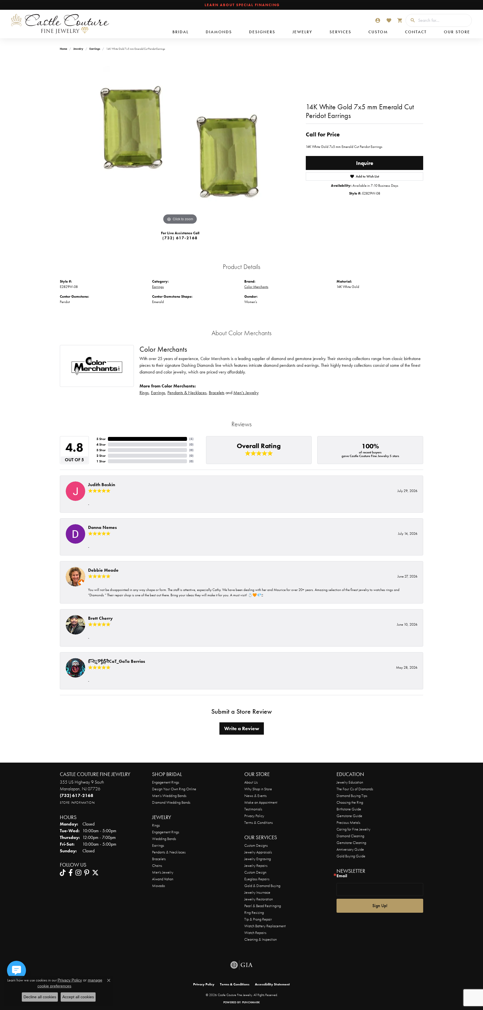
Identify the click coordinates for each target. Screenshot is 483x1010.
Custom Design (255, 872)
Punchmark (251, 1002)
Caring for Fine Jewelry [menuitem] (353, 829)
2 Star (101, 455)
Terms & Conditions (258, 822)
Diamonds (219, 32)
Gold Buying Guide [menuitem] (351, 855)
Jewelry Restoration (258, 899)
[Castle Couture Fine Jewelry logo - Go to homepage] (59, 24)
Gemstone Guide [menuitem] (349, 815)
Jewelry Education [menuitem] (350, 782)
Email (342, 876)
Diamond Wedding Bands (171, 802)
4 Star (101, 444)
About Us (251, 782)
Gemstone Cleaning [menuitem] (351, 842)
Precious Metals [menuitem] (348, 822)
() (191, 439)
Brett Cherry (100, 618)
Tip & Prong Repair (258, 919)
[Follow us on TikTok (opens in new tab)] (63, 872)
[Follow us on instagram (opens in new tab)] (78, 872)
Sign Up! (379, 906)
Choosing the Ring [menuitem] (350, 802)
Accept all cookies (78, 997)
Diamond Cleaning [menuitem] (350, 835)
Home (63, 49)
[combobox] (443, 20)
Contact (416, 32)
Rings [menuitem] (156, 825)
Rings (144, 393)
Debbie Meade (103, 570)
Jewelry (302, 32)
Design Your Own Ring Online (174, 788)
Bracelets (216, 393)
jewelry (78, 49)
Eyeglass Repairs (256, 878)
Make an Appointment (260, 802)
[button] (377, 20)
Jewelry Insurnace (257, 892)
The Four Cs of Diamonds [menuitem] (355, 788)
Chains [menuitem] (157, 865)
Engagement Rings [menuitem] (165, 831)
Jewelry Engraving (257, 858)
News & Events (255, 795)
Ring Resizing (254, 912)
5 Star (101, 439)
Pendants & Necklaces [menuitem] (169, 852)
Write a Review (241, 728)
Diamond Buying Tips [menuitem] (352, 795)
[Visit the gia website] (241, 965)
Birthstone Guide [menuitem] (349, 809)
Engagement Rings (165, 782)
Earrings (94, 49)
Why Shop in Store (258, 788)
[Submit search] (411, 20)
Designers (262, 32)
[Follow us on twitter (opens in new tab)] (95, 872)
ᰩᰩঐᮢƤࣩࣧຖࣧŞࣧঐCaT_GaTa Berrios (116, 661)
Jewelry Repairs (255, 865)
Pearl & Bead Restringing (262, 905)
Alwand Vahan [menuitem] (162, 878)
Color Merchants (256, 286)
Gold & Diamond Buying (262, 885)
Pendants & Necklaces (187, 393)
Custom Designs (256, 845)
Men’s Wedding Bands (169, 795)
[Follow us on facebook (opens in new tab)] (70, 872)
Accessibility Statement (272, 984)
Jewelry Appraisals (258, 852)
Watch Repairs (255, 932)
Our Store (457, 32)
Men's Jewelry (246, 393)
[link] (241, 5)
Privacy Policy (254, 815)
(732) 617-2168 (180, 237)
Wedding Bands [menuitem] (164, 838)
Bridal (180, 32)
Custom (378, 32)
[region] (180, 142)
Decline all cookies (39, 997)
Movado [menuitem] (158, 885)
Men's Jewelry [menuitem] (162, 872)
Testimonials (253, 809)
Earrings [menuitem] (158, 845)
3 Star (101, 450)
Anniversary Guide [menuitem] (350, 849)
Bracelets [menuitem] (159, 858)
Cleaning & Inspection (260, 939)
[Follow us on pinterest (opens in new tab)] (86, 872)
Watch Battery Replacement (265, 925)
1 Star (101, 461)
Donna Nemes (102, 527)
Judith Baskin (101, 485)
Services (340, 32)
